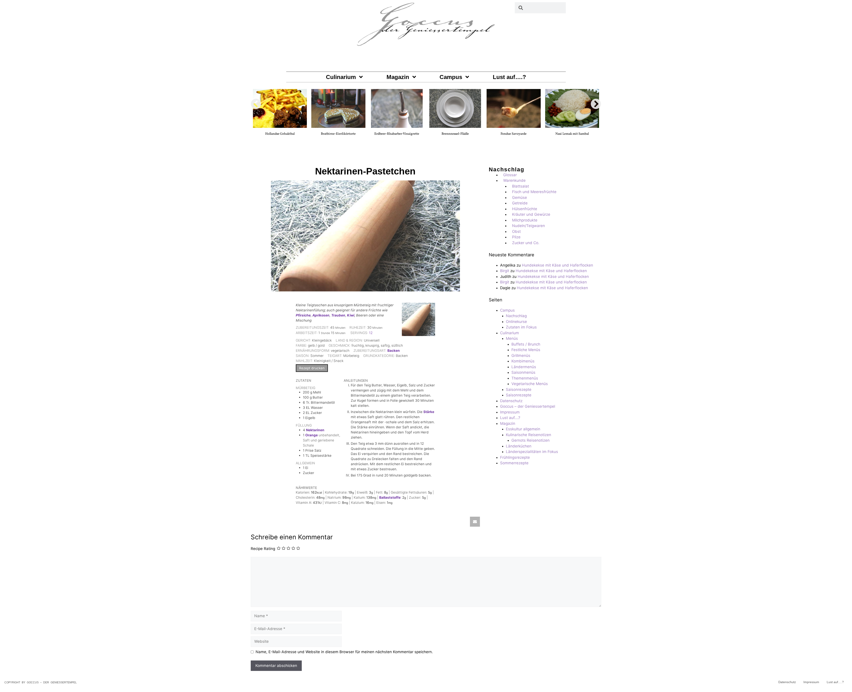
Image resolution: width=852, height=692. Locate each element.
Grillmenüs (520, 355)
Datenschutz (511, 401)
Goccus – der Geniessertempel (527, 406)
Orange (311, 435)
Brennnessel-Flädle (455, 134)
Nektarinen (315, 430)
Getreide (520, 203)
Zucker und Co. (525, 243)
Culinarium (341, 77)
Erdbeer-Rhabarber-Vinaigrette (396, 134)
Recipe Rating (263, 549)
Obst (516, 231)
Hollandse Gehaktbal (280, 134)
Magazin (398, 77)
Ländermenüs (523, 367)
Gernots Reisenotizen (530, 440)
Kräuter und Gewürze (531, 214)
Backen (393, 350)
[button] (256, 104)
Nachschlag (516, 316)
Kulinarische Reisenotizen (528, 435)
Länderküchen (518, 446)
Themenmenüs (524, 378)
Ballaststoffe (389, 497)
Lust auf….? (509, 77)
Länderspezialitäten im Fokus (532, 451)
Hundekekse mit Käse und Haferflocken (557, 265)
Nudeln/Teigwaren (528, 225)
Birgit (504, 271)
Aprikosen (320, 315)
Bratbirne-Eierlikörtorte (338, 134)
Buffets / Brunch (525, 344)
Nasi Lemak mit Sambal (572, 134)
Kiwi (350, 315)
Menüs (512, 338)
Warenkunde (514, 180)
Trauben (338, 315)
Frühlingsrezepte (515, 457)
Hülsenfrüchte (524, 209)
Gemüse (519, 197)
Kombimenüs (522, 361)
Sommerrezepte (514, 463)
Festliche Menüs (525, 350)
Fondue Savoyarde (514, 134)
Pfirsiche (303, 315)
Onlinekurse (516, 321)
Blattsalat (520, 186)
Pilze (516, 237)
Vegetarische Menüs (529, 384)
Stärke (428, 412)
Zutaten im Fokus (521, 327)
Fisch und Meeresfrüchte (534, 192)
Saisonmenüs (523, 372)
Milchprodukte (524, 220)
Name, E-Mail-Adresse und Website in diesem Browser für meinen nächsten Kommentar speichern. (344, 652)
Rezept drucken (312, 368)
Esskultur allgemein (523, 429)
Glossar (510, 175)
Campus (451, 77)
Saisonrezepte (518, 389)
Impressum (510, 412)
